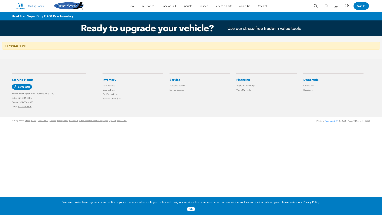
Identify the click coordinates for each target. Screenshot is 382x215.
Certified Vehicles (110, 94)
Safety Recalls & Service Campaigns (93, 120)
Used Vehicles (109, 90)
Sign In (361, 6)
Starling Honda (18, 120)
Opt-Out (112, 120)
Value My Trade (243, 90)
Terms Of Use (43, 120)
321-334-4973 (26, 102)
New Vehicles (109, 85)
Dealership (311, 80)
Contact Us (23, 87)
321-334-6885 (25, 98)
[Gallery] (191, 28)
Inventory (109, 80)
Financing (243, 80)
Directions (308, 90)
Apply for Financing (245, 85)
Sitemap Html (62, 120)
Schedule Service (177, 85)
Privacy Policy (30, 120)
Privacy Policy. (311, 202)
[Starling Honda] (32, 5)
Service (175, 80)
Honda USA (122, 120)
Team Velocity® (331, 121)
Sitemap (53, 120)
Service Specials (177, 90)
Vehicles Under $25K (112, 98)
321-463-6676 (24, 106)
